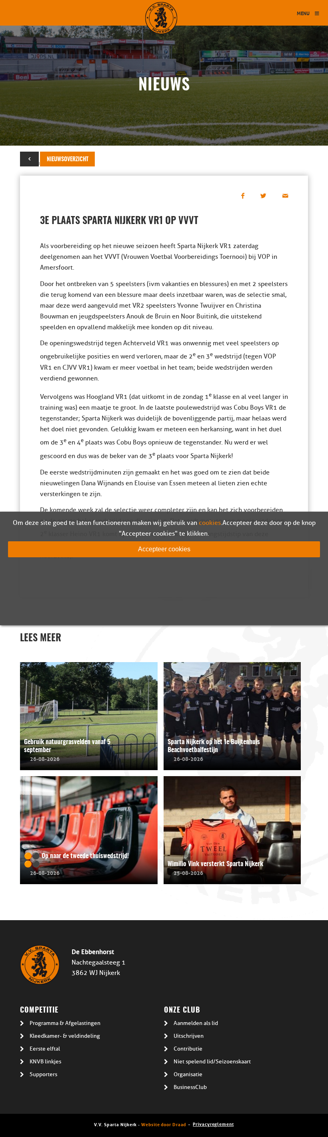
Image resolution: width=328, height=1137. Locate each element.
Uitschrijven (189, 1036)
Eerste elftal (45, 1048)
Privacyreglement (213, 1123)
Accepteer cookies (164, 549)
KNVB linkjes (45, 1061)
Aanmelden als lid (196, 1023)
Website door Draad (163, 1124)
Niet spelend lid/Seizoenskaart (212, 1061)
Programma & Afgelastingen (65, 1023)
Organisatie (188, 1074)
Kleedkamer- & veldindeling (65, 1036)
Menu (303, 13)
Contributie (188, 1048)
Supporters (43, 1074)
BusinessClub (190, 1087)
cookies (210, 523)
